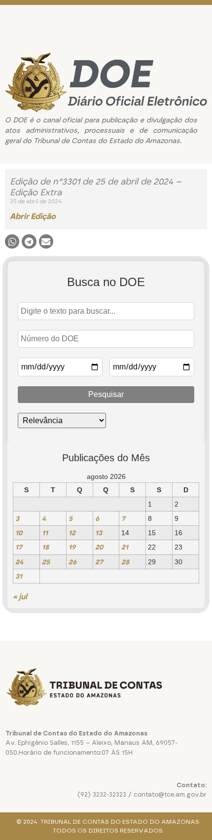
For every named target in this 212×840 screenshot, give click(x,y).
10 (18, 532)
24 (19, 561)
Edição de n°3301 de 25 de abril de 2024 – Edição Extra (95, 187)
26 (72, 561)
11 (45, 532)
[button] (12, 241)
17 (18, 547)
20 (99, 547)
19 (72, 547)
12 (72, 532)
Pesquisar (106, 394)
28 (125, 561)
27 (99, 561)
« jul (20, 596)
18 (45, 547)
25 (46, 561)
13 (98, 532)
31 (18, 576)
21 (124, 547)
